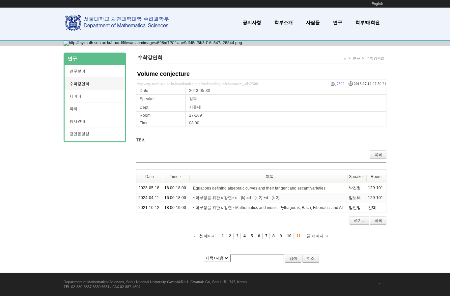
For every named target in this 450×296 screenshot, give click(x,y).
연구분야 (77, 71)
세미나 (75, 96)
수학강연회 (375, 58)
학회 (73, 108)
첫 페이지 (207, 236)
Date (149, 176)
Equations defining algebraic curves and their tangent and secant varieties (259, 188)
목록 (378, 154)
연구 (337, 22)
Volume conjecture (163, 74)
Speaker (356, 176)
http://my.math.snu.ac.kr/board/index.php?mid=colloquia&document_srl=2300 (197, 84)
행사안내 (77, 121)
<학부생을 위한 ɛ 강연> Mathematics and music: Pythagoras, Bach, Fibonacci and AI (268, 207)
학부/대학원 (367, 22)
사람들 (313, 22)
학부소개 (283, 22)
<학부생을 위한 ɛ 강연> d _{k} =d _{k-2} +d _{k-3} (236, 197)
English (377, 4)
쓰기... (359, 220)
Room (376, 176)
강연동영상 (79, 134)
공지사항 (252, 22)
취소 (311, 258)
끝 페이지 (315, 236)
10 (289, 236)
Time (174, 176)
